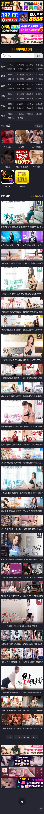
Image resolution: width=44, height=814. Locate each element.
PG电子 (11, 65)
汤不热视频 (39, 114)
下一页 (26, 737)
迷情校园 (10, 108)
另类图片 (39, 98)
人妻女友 (29, 104)
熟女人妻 (10, 79)
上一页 (17, 737)
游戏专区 (39, 65)
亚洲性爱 (10, 84)
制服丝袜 (10, 88)
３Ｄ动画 (39, 74)
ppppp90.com (22, 49)
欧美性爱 (39, 84)
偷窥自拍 (10, 94)
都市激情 (10, 104)
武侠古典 (39, 104)
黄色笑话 (29, 108)
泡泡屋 (20, 118)
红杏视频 (10, 118)
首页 (9, 737)
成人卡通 (29, 84)
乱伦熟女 (29, 88)
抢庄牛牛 (39, 69)
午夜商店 (20, 114)
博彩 (3, 66)
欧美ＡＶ (29, 74)
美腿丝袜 (10, 98)
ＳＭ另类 (39, 79)
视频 (3, 76)
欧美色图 (29, 94)
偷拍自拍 (20, 84)
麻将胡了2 (11, 69)
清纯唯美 (20, 98)
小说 (3, 105)
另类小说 (20, 108)
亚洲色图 (20, 94)
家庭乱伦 (20, 104)
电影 (3, 86)
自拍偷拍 (20, 74)
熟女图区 (29, 98)
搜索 (38, 55)
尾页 (34, 737)
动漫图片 (39, 94)
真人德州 (20, 65)
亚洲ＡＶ (10, 74)
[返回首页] (40, 809)
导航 (3, 115)
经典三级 (20, 88)
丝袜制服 (20, 79)
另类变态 (39, 88)
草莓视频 (29, 114)
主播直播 (29, 79)
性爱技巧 (39, 108)
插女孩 (10, 114)
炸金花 (20, 69)
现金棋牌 (29, 69)
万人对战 (29, 65)
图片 (3, 96)
